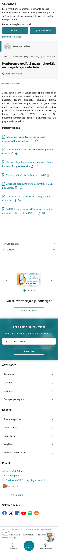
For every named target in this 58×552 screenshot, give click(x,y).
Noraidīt (15, 30)
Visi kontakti (17, 494)
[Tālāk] (52, 279)
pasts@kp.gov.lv (14, 475)
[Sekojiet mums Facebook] (4, 513)
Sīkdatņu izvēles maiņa (15, 452)
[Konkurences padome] (30, 50)
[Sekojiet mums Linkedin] (17, 513)
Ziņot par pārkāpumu (14, 399)
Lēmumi (8, 382)
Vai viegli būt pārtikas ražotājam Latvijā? (26, 175)
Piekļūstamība (10, 427)
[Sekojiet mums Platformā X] (11, 513)
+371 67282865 (14, 471)
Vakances (8, 391)
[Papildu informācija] (36, 141)
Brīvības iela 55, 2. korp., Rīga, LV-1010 (25, 480)
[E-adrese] (8, 486)
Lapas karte (9, 436)
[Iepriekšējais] (6, 279)
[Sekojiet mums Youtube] (23, 513)
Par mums (9, 374)
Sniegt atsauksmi (29, 310)
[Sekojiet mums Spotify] (30, 513)
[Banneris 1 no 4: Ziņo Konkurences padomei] (29, 279)
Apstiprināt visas (43, 30)
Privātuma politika (12, 419)
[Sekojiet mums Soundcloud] (36, 513)
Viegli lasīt (8, 444)
